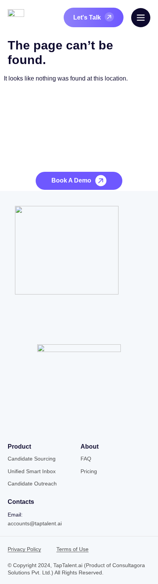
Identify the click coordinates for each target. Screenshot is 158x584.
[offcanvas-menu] (140, 17)
